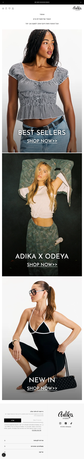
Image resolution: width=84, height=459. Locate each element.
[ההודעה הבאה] (81, 2)
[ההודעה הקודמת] (3, 2)
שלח (12, 420)
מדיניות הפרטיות (36, 430)
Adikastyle (68, 426)
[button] (3, 8)
